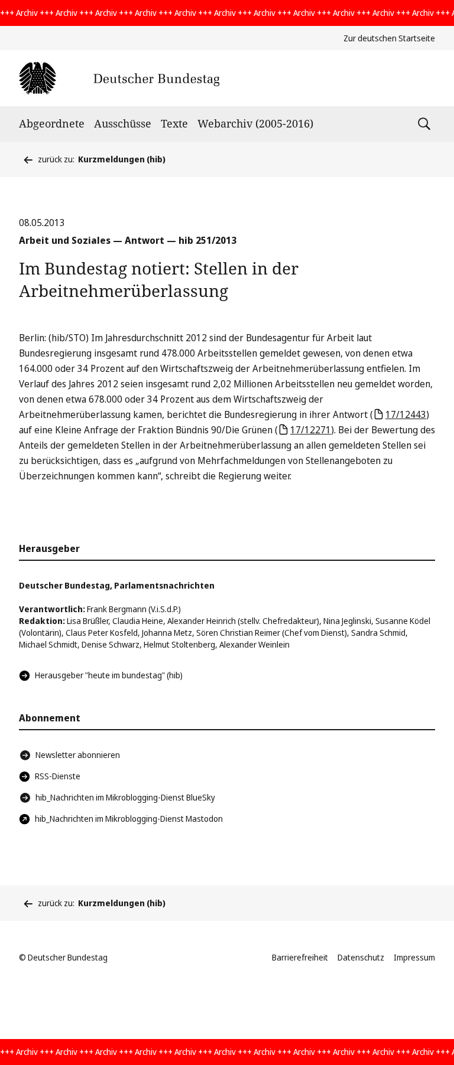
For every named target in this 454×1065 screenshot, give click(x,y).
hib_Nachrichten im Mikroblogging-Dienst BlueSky (125, 797)
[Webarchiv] (119, 78)
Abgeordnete (52, 123)
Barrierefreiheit (300, 957)
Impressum (414, 957)
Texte (174, 123)
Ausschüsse (122, 123)
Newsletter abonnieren (77, 754)
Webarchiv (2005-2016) (255, 123)
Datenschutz (361, 957)
